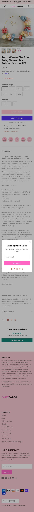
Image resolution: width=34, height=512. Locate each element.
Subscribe (17, 263)
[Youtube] (14, 269)
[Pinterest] (19, 269)
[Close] (30, 242)
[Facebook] (11, 269)
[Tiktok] (22, 269)
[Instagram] (17, 269)
